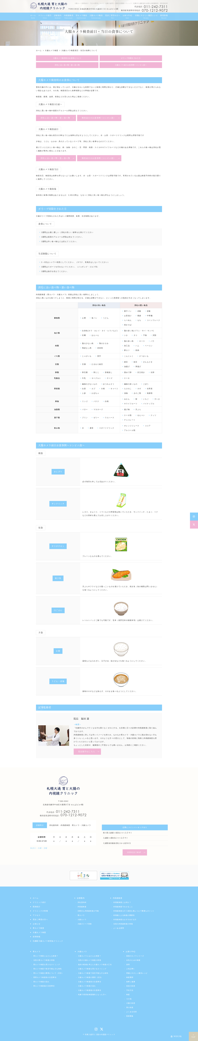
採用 (128, 964)
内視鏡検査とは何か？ (122, 902)
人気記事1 (130, 969)
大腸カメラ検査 (39, 932)
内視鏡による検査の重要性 (124, 915)
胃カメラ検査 (38, 928)
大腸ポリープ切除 (85, 924)
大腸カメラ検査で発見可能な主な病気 (93, 973)
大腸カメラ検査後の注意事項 (89, 990)
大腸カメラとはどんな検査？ (89, 956)
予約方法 (129, 990)
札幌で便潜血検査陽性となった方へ (92, 994)
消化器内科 (82, 902)
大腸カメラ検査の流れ (87, 986)
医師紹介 (36, 907)
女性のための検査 (133, 960)
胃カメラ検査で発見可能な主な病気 (47, 969)
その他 (129, 999)
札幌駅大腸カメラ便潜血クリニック (48, 941)
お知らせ (36, 924)
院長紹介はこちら (86, 751)
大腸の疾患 (130, 1003)
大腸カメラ (82, 919)
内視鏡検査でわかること (123, 907)
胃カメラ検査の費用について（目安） (48, 973)
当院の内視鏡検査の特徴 (123, 924)
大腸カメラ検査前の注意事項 (89, 982)
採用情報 (36, 937)
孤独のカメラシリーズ (135, 956)
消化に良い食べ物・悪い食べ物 (67, 65)
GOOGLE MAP (134, 852)
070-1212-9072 (63, 815)
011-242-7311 (63, 811)
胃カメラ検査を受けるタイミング (46, 964)
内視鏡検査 (82, 907)
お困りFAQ (130, 951)
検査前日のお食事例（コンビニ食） (99, 118)
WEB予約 (178, 1036)
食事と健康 (130, 982)
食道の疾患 (130, 986)
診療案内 (81, 898)
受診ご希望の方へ (40, 919)
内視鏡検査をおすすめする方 (124, 919)
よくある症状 (131, 1012)
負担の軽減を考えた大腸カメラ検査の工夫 (95, 964)
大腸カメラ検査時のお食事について (67, 58)
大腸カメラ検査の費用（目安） (90, 977)
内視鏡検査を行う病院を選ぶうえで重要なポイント (133, 911)
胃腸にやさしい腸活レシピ (137, 973)
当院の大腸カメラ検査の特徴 (89, 960)
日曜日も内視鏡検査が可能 (88, 911)
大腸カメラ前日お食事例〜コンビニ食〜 (131, 65)
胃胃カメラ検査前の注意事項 (44, 977)
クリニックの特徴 (40, 911)
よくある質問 (118, 928)
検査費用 (129, 977)
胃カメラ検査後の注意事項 (44, 986)
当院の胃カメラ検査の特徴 (44, 960)
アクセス (36, 915)
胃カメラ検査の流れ (41, 982)
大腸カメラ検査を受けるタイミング (92, 969)
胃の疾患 (129, 1007)
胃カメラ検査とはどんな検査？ (45, 956)
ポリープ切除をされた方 (131, 58)
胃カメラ (81, 915)
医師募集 (129, 1016)
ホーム (35, 898)
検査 (128, 994)
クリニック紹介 (39, 902)
